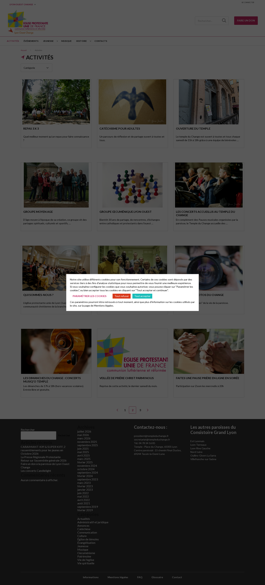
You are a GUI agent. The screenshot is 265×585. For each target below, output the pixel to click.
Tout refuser (121, 296)
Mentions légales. (104, 305)
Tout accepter (142, 296)
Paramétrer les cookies (89, 296)
